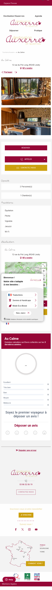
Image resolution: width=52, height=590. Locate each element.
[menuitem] (14, 16)
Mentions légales (9, 584)
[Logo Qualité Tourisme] (17, 577)
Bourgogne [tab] (43, 548)
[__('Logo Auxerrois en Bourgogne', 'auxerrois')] (26, 473)
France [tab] (42, 545)
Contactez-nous (26, 492)
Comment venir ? (35, 563)
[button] (15, 72)
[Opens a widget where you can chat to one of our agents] (9, 580)
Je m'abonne (26, 515)
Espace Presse (10, 3)
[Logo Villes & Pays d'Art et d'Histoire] (37, 577)
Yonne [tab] (42, 552)
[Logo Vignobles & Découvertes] (27, 577)
